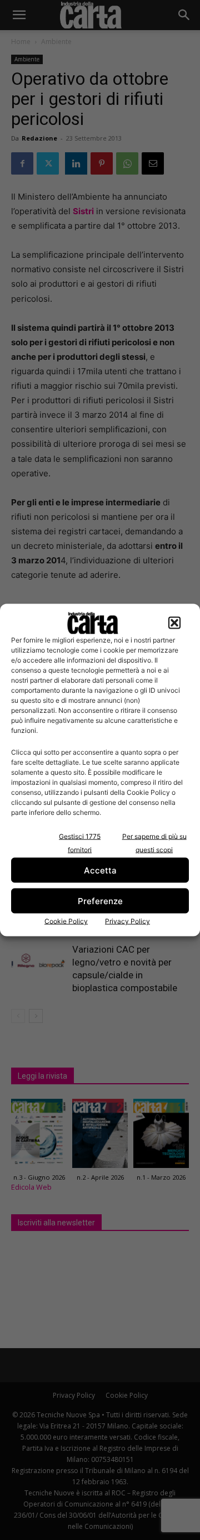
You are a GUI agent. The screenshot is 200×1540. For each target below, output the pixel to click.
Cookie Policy (66, 921)
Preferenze (100, 900)
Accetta (100, 870)
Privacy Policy (127, 921)
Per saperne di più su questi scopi (154, 843)
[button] (174, 623)
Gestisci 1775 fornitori (80, 843)
